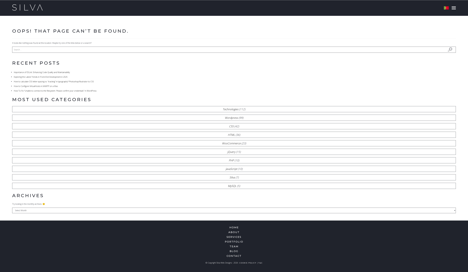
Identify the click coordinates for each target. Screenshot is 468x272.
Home (234, 227)
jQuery (231, 152)
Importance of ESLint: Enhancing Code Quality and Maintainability (42, 72)
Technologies (230, 109)
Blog (234, 251)
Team (234, 246)
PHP (231, 160)
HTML (231, 135)
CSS (231, 126)
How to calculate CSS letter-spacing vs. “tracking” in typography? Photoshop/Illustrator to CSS (54, 81)
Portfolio (234, 241)
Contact (234, 255)
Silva (232, 177)
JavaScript (231, 169)
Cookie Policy (247, 263)
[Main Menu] (453, 8)
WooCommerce (231, 143)
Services (234, 236)
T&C (260, 263)
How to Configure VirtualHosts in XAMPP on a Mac (36, 86)
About (234, 232)
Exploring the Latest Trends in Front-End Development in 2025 (41, 77)
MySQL (232, 186)
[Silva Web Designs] (27, 10)
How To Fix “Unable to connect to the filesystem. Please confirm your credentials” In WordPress (55, 90)
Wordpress (231, 118)
